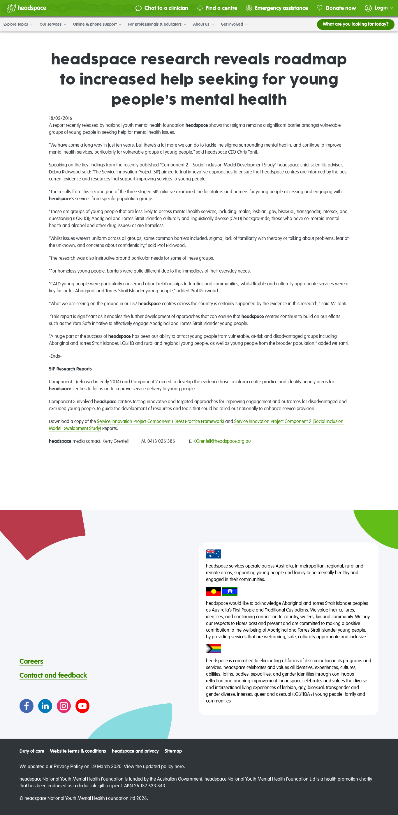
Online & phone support (95, 24)
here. (180, 766)
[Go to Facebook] (27, 706)
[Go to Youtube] (82, 706)
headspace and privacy (135, 751)
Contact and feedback (53, 675)
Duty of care (32, 751)
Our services (51, 24)
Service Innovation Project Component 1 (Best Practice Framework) (160, 421)
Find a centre (221, 8)
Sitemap (173, 751)
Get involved (232, 24)
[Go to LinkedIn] (45, 706)
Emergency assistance (281, 8)
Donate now (341, 8)
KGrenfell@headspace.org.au (222, 441)
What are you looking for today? (356, 24)
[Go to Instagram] (64, 706)
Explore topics (16, 24)
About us (201, 24)
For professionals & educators (155, 24)
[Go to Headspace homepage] (26, 8)
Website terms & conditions (78, 751)
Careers (31, 661)
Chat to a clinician (166, 8)
